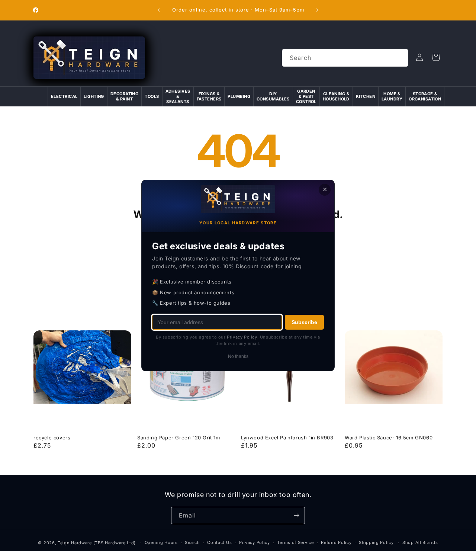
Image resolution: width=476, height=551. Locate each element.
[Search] (400, 57)
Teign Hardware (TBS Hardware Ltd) (97, 542)
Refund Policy (336, 542)
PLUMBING (239, 96)
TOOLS (152, 96)
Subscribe (304, 322)
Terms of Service (295, 542)
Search (192, 542)
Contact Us (219, 542)
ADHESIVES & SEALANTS (177, 97)
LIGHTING (94, 96)
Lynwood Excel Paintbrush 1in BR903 (287, 438)
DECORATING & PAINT (124, 96)
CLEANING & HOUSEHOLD (336, 96)
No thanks (238, 356)
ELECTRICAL (64, 96)
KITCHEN (365, 96)
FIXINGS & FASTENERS (209, 96)
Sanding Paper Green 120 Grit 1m (178, 438)
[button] (436, 57)
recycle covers (51, 438)
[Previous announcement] (159, 10)
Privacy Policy (254, 542)
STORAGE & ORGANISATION (425, 96)
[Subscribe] (296, 515)
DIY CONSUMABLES (273, 96)
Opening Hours (161, 542)
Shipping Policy (376, 542)
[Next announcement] (317, 10)
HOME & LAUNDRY (392, 96)
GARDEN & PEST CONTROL (306, 97)
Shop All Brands (420, 542)
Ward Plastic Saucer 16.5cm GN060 (388, 438)
